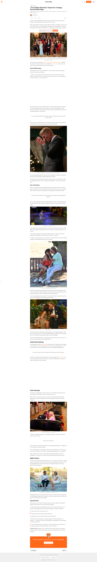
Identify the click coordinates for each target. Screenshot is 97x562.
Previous (34, 550)
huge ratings (43, 344)
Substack (43, 559)
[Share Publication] (85, 2)
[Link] (29, 68)
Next (64, 550)
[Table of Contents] (1, 281)
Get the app (53, 557)
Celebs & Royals (33, 5)
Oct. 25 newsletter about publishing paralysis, (52, 62)
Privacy (47, 554)
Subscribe (89, 1)
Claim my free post (48, 542)
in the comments (54, 63)
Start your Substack (45, 557)
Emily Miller (34, 14)
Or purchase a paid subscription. (48, 545)
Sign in (94, 1)
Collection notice (55, 554)
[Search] (82, 2)
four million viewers (62, 357)
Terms (50, 554)
